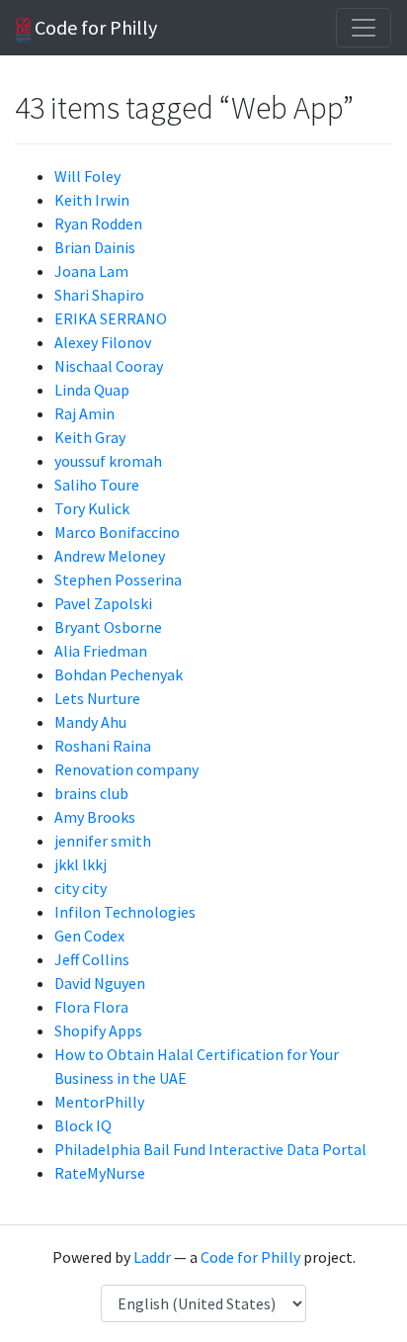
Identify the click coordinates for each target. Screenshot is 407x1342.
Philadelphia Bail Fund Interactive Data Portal (210, 1149)
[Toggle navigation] (363, 27)
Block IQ (83, 1125)
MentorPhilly (99, 1102)
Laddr (152, 1257)
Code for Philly (94, 27)
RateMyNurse (99, 1173)
